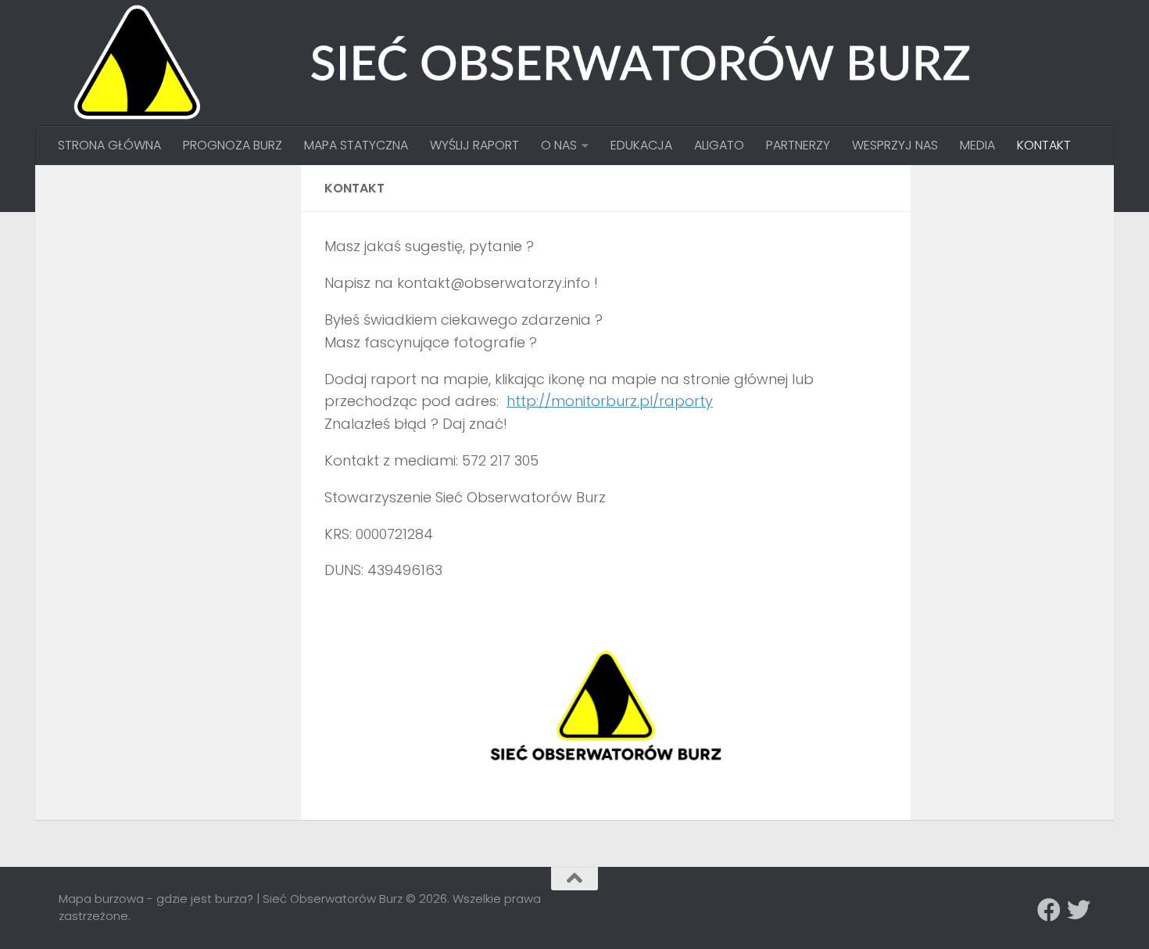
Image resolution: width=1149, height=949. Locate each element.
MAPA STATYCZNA (356, 145)
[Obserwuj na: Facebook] (1049, 910)
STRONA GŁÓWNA (109, 145)
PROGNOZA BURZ (232, 145)
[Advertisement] (176, 286)
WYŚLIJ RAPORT (474, 145)
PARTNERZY (798, 145)
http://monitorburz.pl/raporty (609, 401)
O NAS (559, 145)
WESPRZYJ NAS (895, 145)
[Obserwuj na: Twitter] (1078, 910)
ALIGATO (719, 145)
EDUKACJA (641, 145)
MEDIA (977, 145)
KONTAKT (1044, 145)
